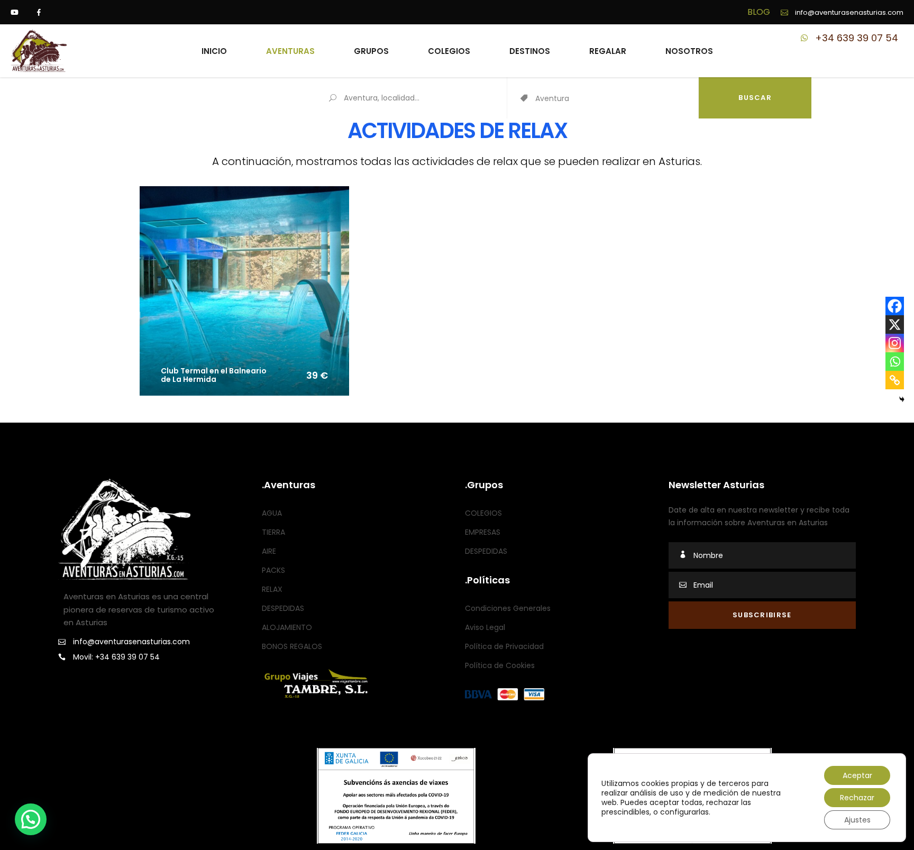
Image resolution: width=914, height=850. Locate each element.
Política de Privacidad (504, 646)
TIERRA (273, 532)
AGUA (272, 513)
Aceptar (857, 775)
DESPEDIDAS (283, 608)
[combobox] (616, 99)
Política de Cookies (500, 665)
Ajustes (857, 820)
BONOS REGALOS (292, 646)
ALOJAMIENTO (287, 627)
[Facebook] (894, 306)
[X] (894, 324)
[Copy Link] (894, 380)
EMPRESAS (482, 532)
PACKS (273, 570)
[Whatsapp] (894, 361)
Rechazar (857, 797)
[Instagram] (894, 343)
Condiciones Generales (508, 608)
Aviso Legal (485, 627)
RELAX (272, 589)
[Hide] (902, 399)
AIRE (269, 551)
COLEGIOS (483, 513)
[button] (31, 819)
